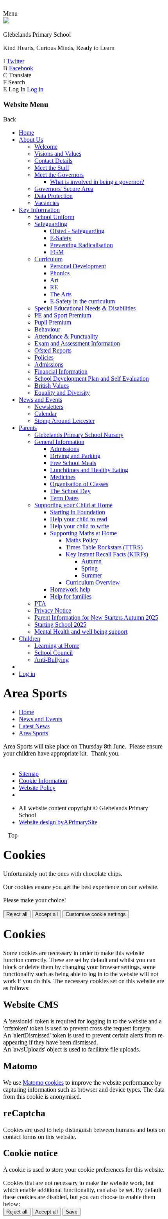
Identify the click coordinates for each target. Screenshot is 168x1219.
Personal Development (78, 266)
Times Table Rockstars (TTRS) (104, 547)
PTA (40, 603)
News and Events (40, 399)
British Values (51, 385)
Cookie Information (43, 780)
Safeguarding (50, 224)
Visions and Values (57, 153)
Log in (35, 89)
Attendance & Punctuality (66, 336)
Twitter (15, 61)
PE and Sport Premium (62, 315)
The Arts (60, 294)
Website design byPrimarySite (58, 822)
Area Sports (33, 733)
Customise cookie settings (96, 914)
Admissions (48, 364)
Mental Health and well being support (80, 631)
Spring (89, 568)
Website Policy (37, 787)
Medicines (62, 477)
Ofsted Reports (52, 350)
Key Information (39, 210)
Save (71, 1212)
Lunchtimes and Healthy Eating (89, 470)
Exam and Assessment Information (77, 343)
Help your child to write (79, 526)
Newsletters (48, 406)
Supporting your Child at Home (73, 505)
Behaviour (47, 329)
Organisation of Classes (79, 484)
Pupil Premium (52, 322)
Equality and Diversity (62, 392)
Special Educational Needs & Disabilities (85, 308)
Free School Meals (73, 463)
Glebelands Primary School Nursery (78, 434)
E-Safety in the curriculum (82, 301)
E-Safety (60, 238)
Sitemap (29, 773)
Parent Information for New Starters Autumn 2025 (96, 617)
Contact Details (53, 160)
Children (29, 638)
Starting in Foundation (77, 512)
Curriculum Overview (93, 582)
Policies (44, 357)
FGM (57, 252)
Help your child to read (78, 519)
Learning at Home (56, 645)
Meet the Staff (51, 167)
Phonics (60, 273)
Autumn (91, 561)
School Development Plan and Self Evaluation (91, 378)
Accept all (46, 914)
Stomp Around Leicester (64, 420)
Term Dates (64, 498)
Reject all (16, 914)
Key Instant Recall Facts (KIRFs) (107, 554)
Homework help (70, 589)
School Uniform (54, 217)
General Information (59, 441)
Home (26, 132)
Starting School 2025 (60, 624)
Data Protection (53, 195)
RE (54, 287)
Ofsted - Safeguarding (77, 231)
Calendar (45, 413)
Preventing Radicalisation (81, 245)
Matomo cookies (43, 1082)
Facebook (21, 68)
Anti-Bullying (51, 659)
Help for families (70, 596)
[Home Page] (6, 21)
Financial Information (61, 371)
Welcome (45, 146)
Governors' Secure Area (63, 188)
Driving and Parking (75, 456)
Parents (28, 427)
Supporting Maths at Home (83, 533)
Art (54, 280)
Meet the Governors (59, 174)
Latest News (34, 726)
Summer (91, 575)
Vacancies (46, 203)
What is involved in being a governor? (97, 181)
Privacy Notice (52, 610)
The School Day (70, 491)
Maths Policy (82, 540)
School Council (53, 652)
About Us (31, 139)
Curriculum (48, 259)
